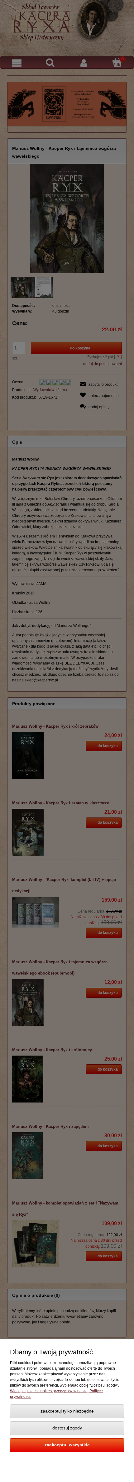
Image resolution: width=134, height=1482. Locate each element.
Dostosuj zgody (67, 1428)
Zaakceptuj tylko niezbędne (67, 1411)
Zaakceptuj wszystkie (67, 1445)
